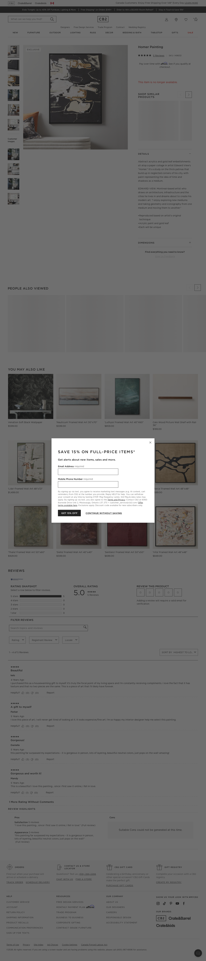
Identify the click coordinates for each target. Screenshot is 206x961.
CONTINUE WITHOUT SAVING (104, 513)
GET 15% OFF (69, 513)
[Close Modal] (150, 442)
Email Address (71, 466)
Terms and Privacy (116, 500)
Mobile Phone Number (75, 479)
